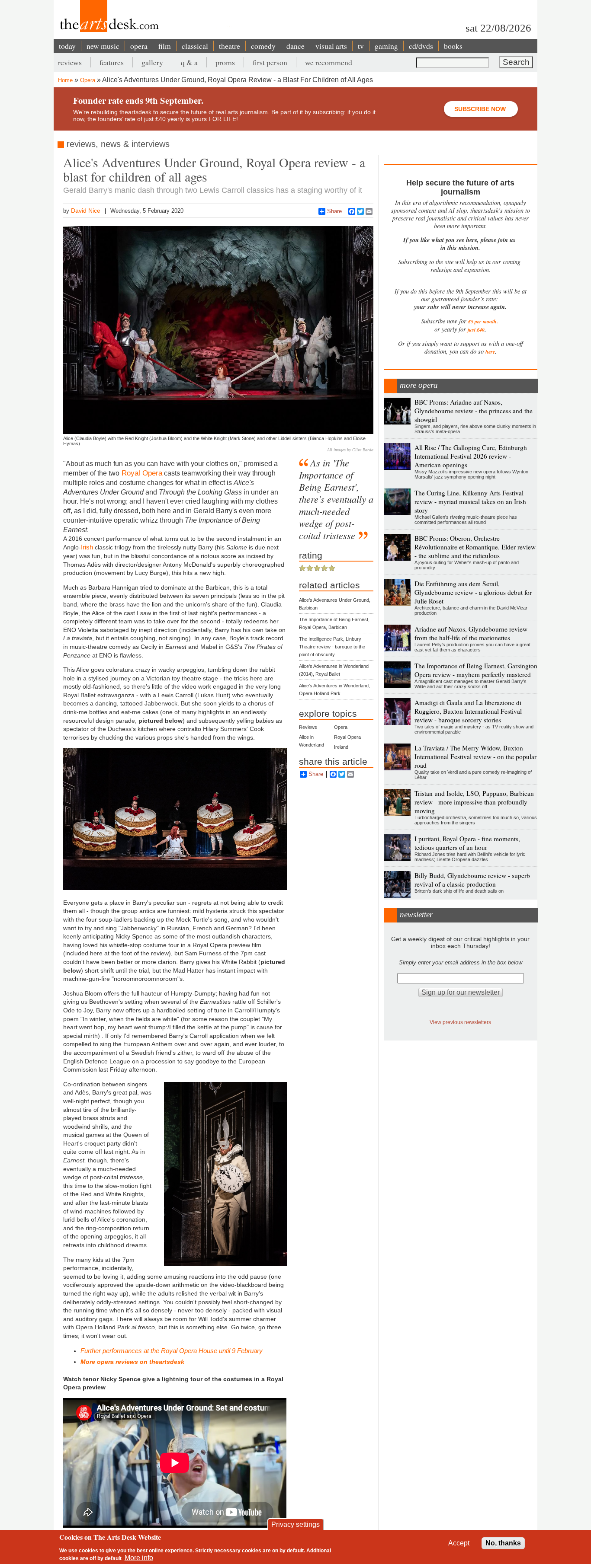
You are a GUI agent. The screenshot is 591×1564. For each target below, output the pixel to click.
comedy (263, 46)
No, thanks (503, 1543)
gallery (152, 62)
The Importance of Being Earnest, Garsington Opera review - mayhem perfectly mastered (475, 670)
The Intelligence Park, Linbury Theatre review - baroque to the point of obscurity (332, 646)
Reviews (308, 727)
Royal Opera (140, 473)
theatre (229, 46)
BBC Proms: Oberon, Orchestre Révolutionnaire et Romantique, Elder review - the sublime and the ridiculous (475, 547)
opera (139, 46)
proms (225, 62)
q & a (189, 62)
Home (65, 80)
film (164, 46)
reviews (70, 62)
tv (361, 46)
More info (139, 1557)
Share (334, 211)
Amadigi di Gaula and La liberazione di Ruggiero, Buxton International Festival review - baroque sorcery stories (468, 711)
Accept (458, 1543)
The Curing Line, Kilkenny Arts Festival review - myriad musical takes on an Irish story (470, 501)
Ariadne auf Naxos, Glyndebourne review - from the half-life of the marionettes (472, 633)
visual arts (331, 46)
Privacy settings (295, 1524)
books (453, 46)
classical (195, 46)
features (112, 62)
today (67, 46)
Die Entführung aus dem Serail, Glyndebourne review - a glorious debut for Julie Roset (473, 592)
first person (270, 62)
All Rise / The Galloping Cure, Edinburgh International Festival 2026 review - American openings (470, 456)
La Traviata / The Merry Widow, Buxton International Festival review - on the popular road (475, 756)
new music (103, 46)
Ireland (341, 747)
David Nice (85, 210)
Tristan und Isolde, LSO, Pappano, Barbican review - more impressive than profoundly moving (474, 802)
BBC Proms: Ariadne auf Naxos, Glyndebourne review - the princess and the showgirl (473, 411)
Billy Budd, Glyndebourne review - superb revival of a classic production (472, 879)
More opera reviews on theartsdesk (132, 1361)
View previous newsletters (460, 1022)
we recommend (328, 62)
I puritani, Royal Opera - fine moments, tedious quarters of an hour (467, 843)
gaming (386, 46)
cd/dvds (421, 46)
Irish (88, 547)
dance (295, 46)
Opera (87, 80)
